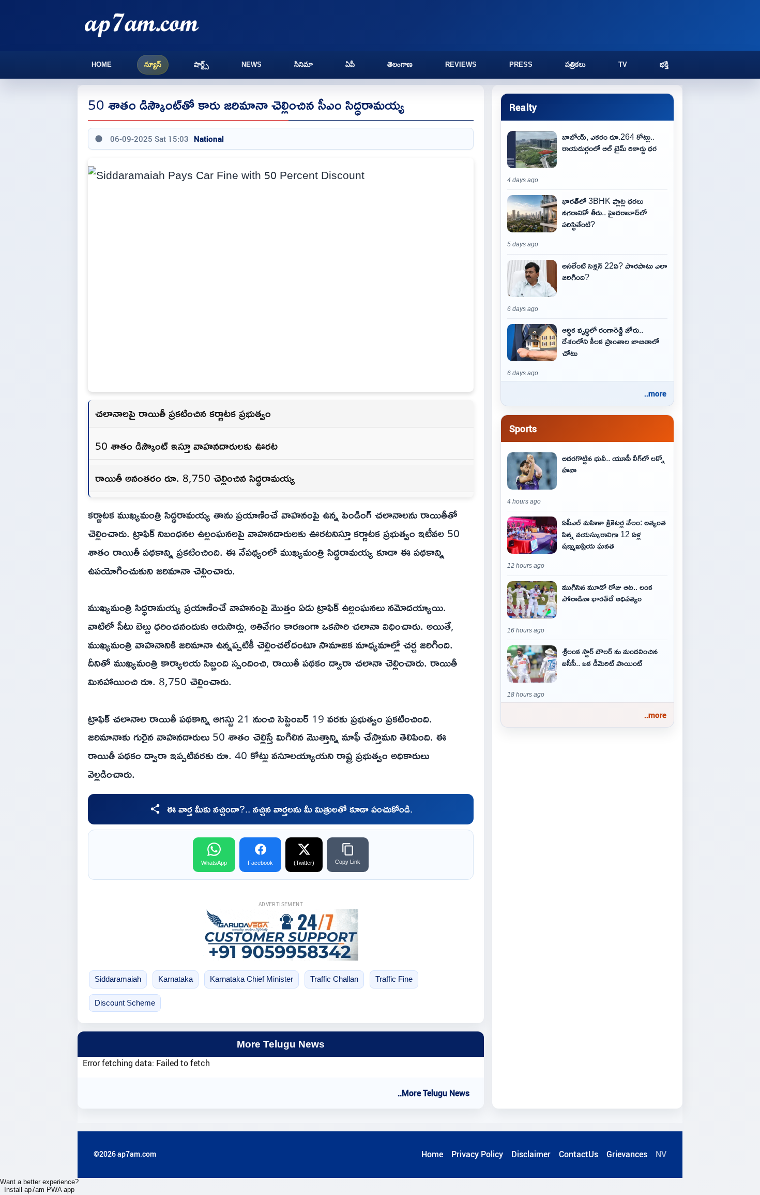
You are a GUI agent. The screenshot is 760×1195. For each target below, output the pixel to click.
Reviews (461, 64)
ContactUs (578, 1154)
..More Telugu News (433, 1093)
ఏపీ (350, 64)
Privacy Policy (477, 1154)
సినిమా (303, 64)
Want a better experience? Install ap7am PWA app (39, 1185)
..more (655, 393)
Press (521, 64)
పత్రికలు (575, 64)
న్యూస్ (152, 64)
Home (102, 64)
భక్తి (664, 64)
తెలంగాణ (400, 64)
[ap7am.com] (142, 25)
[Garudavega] (280, 935)
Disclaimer (531, 1154)
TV (622, 64)
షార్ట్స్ (201, 64)
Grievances (626, 1154)
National (209, 139)
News (251, 64)
